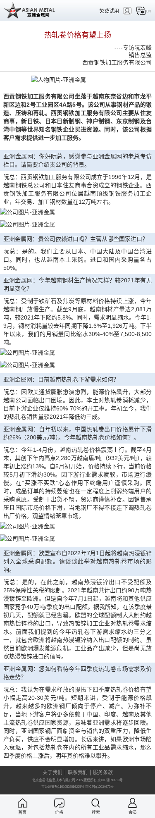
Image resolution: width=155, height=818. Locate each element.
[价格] (59, 803)
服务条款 (103, 772)
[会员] (132, 803)
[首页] (22, 803)
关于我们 (52, 772)
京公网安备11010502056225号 (62, 787)
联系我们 (78, 772)
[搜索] (96, 803)
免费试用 (109, 11)
